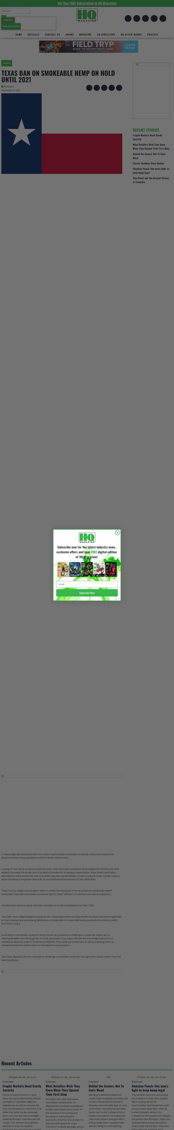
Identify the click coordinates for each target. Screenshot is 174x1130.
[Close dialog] (117, 532)
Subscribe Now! (87, 593)
